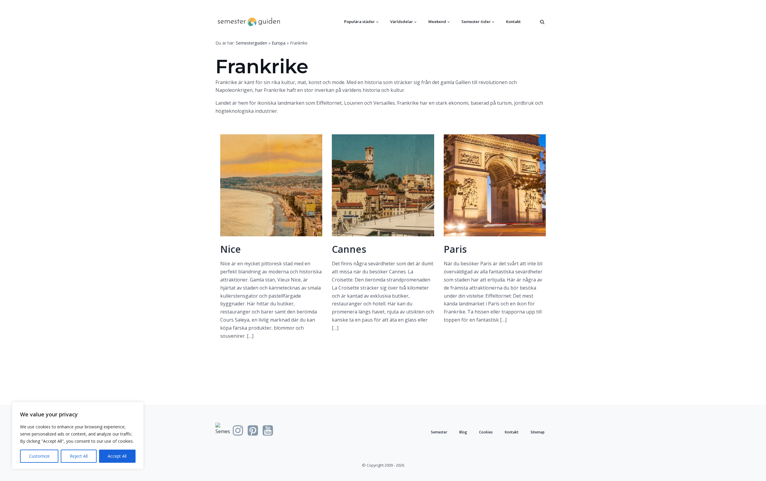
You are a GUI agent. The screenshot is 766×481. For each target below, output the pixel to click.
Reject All (79, 456)
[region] (78, 435)
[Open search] (542, 22)
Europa (278, 43)
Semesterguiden (251, 43)
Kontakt (513, 21)
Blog (463, 432)
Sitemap (538, 432)
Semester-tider (476, 21)
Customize (39, 456)
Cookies (486, 432)
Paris (455, 249)
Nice (230, 249)
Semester (439, 432)
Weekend (437, 21)
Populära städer (359, 21)
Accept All (117, 456)
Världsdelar (401, 21)
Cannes (349, 249)
